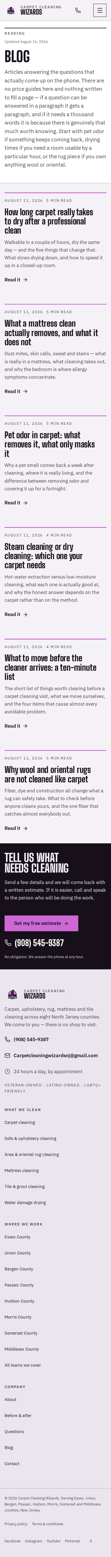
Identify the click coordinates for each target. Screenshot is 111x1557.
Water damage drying (25, 1202)
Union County (17, 1253)
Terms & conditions (47, 1524)
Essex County (17, 1237)
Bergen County (19, 1269)
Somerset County (21, 1333)
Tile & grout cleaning (25, 1186)
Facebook (12, 1542)
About (10, 1399)
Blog (9, 1447)
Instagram (33, 1542)
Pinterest (72, 1542)
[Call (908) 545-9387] (78, 10)
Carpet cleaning (20, 1122)
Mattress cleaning (22, 1170)
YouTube (53, 1542)
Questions (14, 1431)
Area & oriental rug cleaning (32, 1154)
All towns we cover (23, 1365)
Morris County (18, 1317)
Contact (12, 1463)
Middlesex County (22, 1349)
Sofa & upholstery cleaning (30, 1138)
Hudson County (19, 1301)
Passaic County (19, 1285)
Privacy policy (16, 1524)
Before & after (18, 1415)
